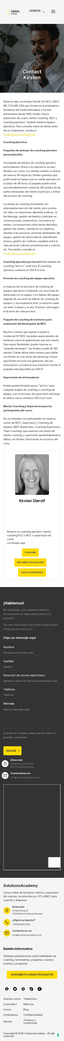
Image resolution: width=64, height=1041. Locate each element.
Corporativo (10, 1004)
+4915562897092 (21, 924)
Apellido (8, 661)
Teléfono (9, 689)
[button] (36, 12)
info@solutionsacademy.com (19, 134)
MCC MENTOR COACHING (30, 562)
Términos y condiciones (30, 1021)
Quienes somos (12, 998)
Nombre (8, 647)
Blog (26, 1009)
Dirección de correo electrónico (24, 675)
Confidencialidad (32, 1014)
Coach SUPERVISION (32, 572)
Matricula (28, 1004)
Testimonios (30, 998)
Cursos (7, 1009)
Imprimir (7, 1021)
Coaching (30, 552)
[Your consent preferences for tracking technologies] (58, 1035)
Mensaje (8, 703)
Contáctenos (10, 1014)
